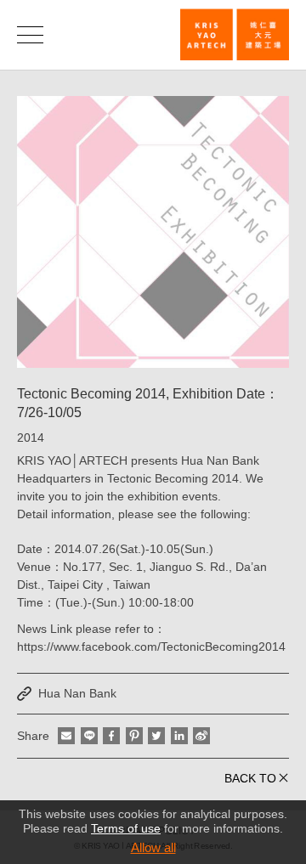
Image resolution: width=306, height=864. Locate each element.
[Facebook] (111, 735)
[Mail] (66, 735)
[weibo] (201, 735)
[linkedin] (179, 735)
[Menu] (30, 34)
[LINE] (89, 735)
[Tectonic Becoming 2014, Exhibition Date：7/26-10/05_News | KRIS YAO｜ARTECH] (234, 34)
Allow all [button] (153, 847)
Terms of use (126, 828)
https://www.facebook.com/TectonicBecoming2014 (151, 646)
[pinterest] (134, 735)
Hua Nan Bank (77, 693)
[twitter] (156, 735)
